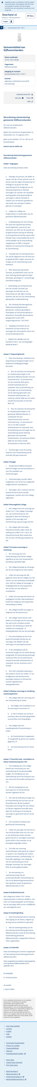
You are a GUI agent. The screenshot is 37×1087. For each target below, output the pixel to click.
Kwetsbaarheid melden (14, 1054)
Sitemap (9, 1051)
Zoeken (9, 1037)
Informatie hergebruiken (15, 1043)
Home (3, 28)
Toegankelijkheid (12, 1048)
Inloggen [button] (5, 21)
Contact (9, 1029)
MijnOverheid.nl (12, 1071)
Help (8, 1034)
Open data (10, 1060)
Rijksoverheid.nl (12, 1074)
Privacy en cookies (13, 1046)
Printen (28, 98)
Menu (32, 16)
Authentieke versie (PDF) (24, 94)
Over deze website (13, 1026)
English (8, 1031)
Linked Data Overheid (14, 1062)
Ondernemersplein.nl (14, 1077)
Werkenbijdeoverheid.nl (15, 1079)
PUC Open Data (12, 1065)
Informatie (18, 98)
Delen (29, 101)
